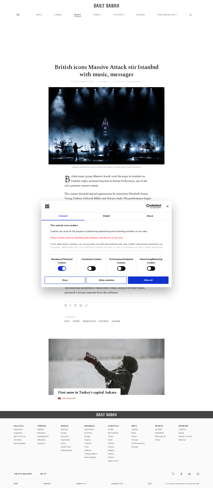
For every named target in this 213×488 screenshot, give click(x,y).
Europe (64, 433)
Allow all (148, 280)
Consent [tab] (63, 216)
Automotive (89, 429)
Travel (110, 436)
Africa (63, 443)
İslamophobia (66, 450)
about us (81, 484)
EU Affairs (18, 440)
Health (110, 429)
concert (76, 321)
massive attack (89, 321)
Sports (159, 426)
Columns (182, 429)
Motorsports (160, 436)
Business (89, 426)
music (66, 321)
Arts (39, 15)
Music (77, 15)
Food (110, 440)
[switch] (92, 268)
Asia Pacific (65, 440)
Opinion (183, 426)
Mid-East (64, 429)
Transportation (90, 454)
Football (158, 429)
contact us (117, 484)
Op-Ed (181, 433)
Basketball (159, 433)
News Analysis (19, 443)
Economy (88, 433)
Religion (111, 450)
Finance (87, 440)
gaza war (116, 321)
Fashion (111, 443)
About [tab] (150, 216)
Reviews (141, 15)
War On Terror (20, 436)
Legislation (18, 433)
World (65, 426)
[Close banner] (167, 206)
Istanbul (40, 429)
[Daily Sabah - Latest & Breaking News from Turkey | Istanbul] (106, 5)
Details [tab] (106, 216)
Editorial (182, 440)
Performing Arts (167, 15)
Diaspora (41, 443)
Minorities (41, 440)
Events (97, 15)
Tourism (87, 443)
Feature (111, 457)
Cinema (58, 15)
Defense (87, 450)
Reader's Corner (185, 436)
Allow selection (106, 280)
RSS (149, 484)
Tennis (157, 440)
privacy (47, 484)
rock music (104, 321)
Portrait (119, 15)
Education (41, 433)
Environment (113, 433)
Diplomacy (18, 429)
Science (111, 447)
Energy (87, 436)
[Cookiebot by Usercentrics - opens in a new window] (148, 206)
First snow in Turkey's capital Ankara (87, 392)
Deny (65, 280)
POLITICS (19, 426)
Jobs (16, 484)
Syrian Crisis (66, 447)
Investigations (43, 436)
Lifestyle (113, 426)
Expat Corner (113, 461)
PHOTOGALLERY (69, 398)
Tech (86, 447)
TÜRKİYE (41, 426)
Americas (65, 436)
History (111, 454)
